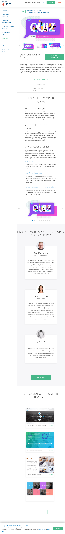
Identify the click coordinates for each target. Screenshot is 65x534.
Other (3, 46)
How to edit (41, 85)
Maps (3, 42)
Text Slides (5, 38)
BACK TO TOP (41, 512)
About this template (40, 79)
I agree (58, 528)
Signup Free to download (54, 56)
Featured (4, 10)
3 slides (51, 425)
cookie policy (41, 529)
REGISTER (51, 2)
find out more (40, 377)
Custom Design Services (38, 90)
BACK (22, 11)
